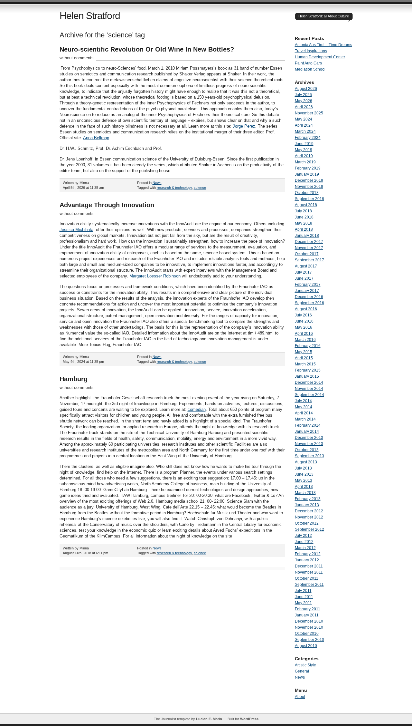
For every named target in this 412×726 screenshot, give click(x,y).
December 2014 (309, 382)
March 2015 (305, 364)
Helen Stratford (90, 15)
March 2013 (305, 492)
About (300, 696)
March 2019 (305, 162)
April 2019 (304, 156)
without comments (77, 57)
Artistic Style (305, 665)
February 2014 (308, 425)
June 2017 (304, 278)
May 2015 (303, 352)
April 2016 (304, 333)
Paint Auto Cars (308, 63)
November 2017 (309, 248)
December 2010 (309, 621)
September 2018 (309, 199)
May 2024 (303, 119)
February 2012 (308, 554)
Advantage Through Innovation (107, 204)
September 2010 (309, 639)
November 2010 (309, 627)
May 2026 (303, 101)
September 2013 (309, 456)
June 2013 (304, 474)
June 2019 (304, 143)
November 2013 (309, 443)
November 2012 (309, 517)
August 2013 (306, 462)
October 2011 (306, 578)
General (302, 671)
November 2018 (309, 186)
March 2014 (305, 419)
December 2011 (309, 566)
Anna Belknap (96, 137)
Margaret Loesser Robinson (155, 276)
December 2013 (309, 437)
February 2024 (308, 137)
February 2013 (308, 499)
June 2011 (304, 597)
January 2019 (307, 174)
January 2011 (307, 615)
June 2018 (304, 217)
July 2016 (303, 315)
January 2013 (307, 505)
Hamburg (74, 378)
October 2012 (307, 523)
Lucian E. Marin (209, 719)
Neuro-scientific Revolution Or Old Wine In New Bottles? (147, 49)
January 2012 (307, 560)
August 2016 (306, 309)
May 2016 (303, 327)
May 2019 (303, 150)
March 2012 (305, 548)
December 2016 (309, 297)
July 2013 (303, 468)
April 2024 (304, 125)
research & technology (174, 187)
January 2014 (307, 431)
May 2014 (303, 407)
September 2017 (309, 260)
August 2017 (306, 266)
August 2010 (306, 646)
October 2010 (307, 633)
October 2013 (307, 450)
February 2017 (308, 284)
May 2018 (303, 223)
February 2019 (308, 168)
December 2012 (309, 511)
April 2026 (304, 107)
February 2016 (308, 346)
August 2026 (306, 88)
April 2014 (304, 413)
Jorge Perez (244, 126)
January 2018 (307, 235)
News (157, 183)
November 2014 (309, 388)
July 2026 (303, 94)
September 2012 (309, 529)
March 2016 (305, 339)
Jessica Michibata (76, 229)
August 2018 (306, 205)
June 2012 (304, 541)
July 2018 (303, 211)
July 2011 (303, 590)
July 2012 (303, 535)
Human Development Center (320, 57)
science (200, 187)
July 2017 (303, 272)
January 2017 (307, 290)
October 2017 (307, 254)
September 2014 (309, 394)
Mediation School (310, 69)
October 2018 (307, 192)
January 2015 (307, 376)
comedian (197, 409)
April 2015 (304, 358)
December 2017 (309, 241)
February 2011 (307, 609)
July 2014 (303, 401)
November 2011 (309, 572)
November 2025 (309, 113)
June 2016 (304, 321)
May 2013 (303, 480)
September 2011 (309, 584)
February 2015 (308, 370)
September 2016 (309, 303)
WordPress (249, 719)
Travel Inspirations (311, 51)
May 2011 (303, 603)
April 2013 (304, 486)
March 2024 (305, 131)
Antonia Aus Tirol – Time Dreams (323, 45)
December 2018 (309, 180)
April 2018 (304, 229)
